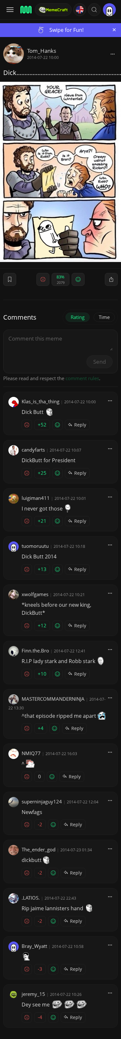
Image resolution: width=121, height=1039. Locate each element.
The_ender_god (38, 849)
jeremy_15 (33, 994)
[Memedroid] (25, 10)
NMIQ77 (31, 753)
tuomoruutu (35, 546)
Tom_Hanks (41, 50)
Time (104, 317)
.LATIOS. (30, 897)
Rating (78, 317)
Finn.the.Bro (35, 650)
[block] (112, 54)
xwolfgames (35, 594)
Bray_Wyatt (34, 946)
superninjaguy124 (41, 801)
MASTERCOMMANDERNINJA (53, 699)
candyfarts (33, 449)
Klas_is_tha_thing (40, 401)
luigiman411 (35, 498)
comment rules (82, 378)
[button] (94, 9)
